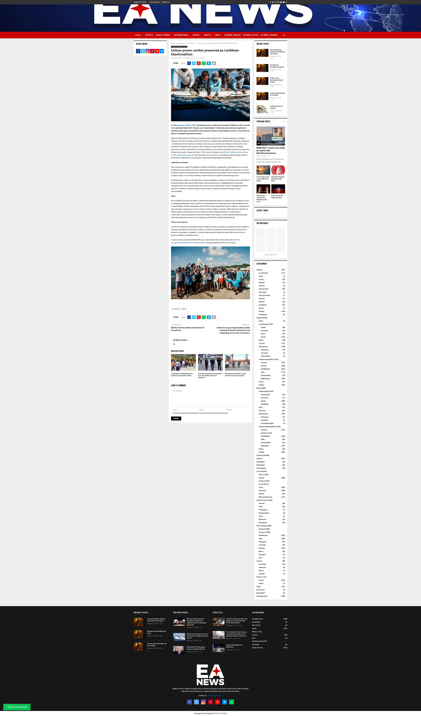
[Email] (224, 702)
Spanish (259, 270)
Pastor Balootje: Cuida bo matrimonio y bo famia (277, 52)
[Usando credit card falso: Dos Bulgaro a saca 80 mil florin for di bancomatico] (219, 622)
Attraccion (262, 519)
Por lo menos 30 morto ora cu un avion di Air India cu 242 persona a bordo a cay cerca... (236, 634)
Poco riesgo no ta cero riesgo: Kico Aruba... (263, 179)
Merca (261, 551)
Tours (261, 516)
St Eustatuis (261, 462)
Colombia (264, 353)
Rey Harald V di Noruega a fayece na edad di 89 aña (196, 648)
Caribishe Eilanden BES (267, 427)
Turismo (262, 286)
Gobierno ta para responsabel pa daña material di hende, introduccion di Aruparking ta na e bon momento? (233, 330)
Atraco (261, 570)
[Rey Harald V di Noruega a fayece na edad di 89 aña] (179, 650)
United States (265, 356)
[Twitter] (196, 702)
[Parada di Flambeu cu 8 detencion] (219, 648)
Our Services (155, 2)
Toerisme (262, 411)
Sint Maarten (175, 46)
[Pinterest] (210, 702)
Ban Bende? (261, 593)
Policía (261, 308)
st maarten (175, 309)
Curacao (264, 362)
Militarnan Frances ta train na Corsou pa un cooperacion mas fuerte (197, 636)
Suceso (196, 35)
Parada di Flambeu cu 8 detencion (234, 646)
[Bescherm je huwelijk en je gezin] (262, 68)
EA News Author (178, 58)
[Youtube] (217, 702)
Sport (261, 407)
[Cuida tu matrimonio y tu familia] (262, 96)
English (259, 318)
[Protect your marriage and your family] (262, 81)
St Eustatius (263, 314)
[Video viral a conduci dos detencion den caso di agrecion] (263, 188)
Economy (264, 330)
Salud (261, 276)
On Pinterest (262, 223)
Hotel (261, 506)
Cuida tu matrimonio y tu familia (277, 94)
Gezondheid (265, 394)
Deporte (149, 35)
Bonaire (261, 302)
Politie (261, 449)
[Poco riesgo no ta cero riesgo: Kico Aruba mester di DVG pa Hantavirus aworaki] (263, 170)
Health (263, 327)
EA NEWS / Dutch (250, 35)
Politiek (261, 452)
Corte (261, 487)
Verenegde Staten (267, 423)
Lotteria (261, 494)
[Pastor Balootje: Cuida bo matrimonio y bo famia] (262, 53)
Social (261, 279)
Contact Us (165, 2)
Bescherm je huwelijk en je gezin (277, 66)
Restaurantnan (264, 513)
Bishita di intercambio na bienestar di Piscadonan (187, 329)
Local (138, 35)
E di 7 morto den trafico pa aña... (277, 196)
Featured (260, 455)
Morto (207, 35)
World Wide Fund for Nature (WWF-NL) (194, 243)
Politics (261, 385)
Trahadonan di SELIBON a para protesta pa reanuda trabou (182, 374)
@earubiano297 (271, 255)
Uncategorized (262, 596)
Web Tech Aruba (221, 713)
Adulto (261, 583)
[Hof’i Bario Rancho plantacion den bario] (278, 170)
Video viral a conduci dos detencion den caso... (262, 198)
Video (217, 35)
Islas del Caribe (264, 295)
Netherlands (265, 378)
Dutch (259, 388)
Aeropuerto (263, 522)
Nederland (265, 446)
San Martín (262, 305)
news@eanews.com (215, 696)
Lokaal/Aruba (263, 391)
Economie (264, 398)
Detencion (262, 567)
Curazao (262, 298)
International (263, 346)
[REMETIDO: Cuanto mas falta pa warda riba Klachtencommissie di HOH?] (271, 136)
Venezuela (262, 292)
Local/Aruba (263, 273)
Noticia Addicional (265, 497)
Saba (263, 372)
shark (184, 309)
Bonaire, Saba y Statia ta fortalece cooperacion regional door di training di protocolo (196, 622)
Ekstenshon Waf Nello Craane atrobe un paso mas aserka (235, 374)
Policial (261, 478)
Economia (262, 490)
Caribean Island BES (266, 359)
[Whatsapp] (231, 702)
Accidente (262, 564)
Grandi (261, 580)
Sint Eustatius (266, 375)
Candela (262, 574)
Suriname (262, 554)
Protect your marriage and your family (276, 80)
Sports (261, 340)
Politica (261, 481)
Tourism (262, 343)
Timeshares (263, 510)
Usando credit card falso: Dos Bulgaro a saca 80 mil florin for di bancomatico (236, 621)
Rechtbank (264, 404)
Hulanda (262, 548)
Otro (260, 558)
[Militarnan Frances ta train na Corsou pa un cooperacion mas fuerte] (179, 637)
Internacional (181, 35)
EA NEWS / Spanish (269, 35)
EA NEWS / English (233, 35)
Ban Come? (261, 590)
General (261, 503)
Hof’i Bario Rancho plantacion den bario (277, 179)
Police (261, 382)
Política (261, 311)
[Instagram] (203, 702)
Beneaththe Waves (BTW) (187, 155)
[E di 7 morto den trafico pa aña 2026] (278, 188)
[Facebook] (189, 702)
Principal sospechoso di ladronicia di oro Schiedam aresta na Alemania (210, 375)
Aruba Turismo (163, 35)
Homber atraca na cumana (276, 107)
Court (263, 334)
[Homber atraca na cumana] (262, 109)
